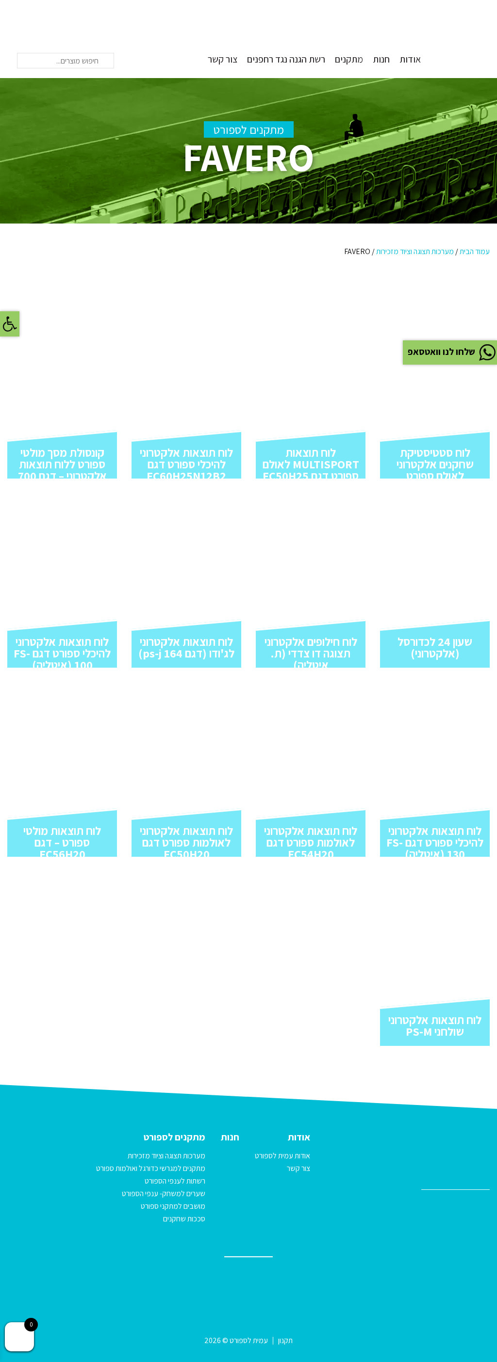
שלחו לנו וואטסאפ (441, 351)
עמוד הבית (475, 251)
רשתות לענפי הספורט (175, 1181)
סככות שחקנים (184, 1219)
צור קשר (222, 59)
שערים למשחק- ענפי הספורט (163, 1193)
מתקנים (349, 59)
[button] (9, 323)
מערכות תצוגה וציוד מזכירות (415, 251)
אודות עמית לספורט (282, 1156)
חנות (381, 59)
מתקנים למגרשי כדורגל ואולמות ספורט (150, 1168)
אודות (410, 59)
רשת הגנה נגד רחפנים (286, 59)
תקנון (285, 1340)
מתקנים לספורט (174, 1137)
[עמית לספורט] (465, 38)
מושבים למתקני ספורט (173, 1206)
